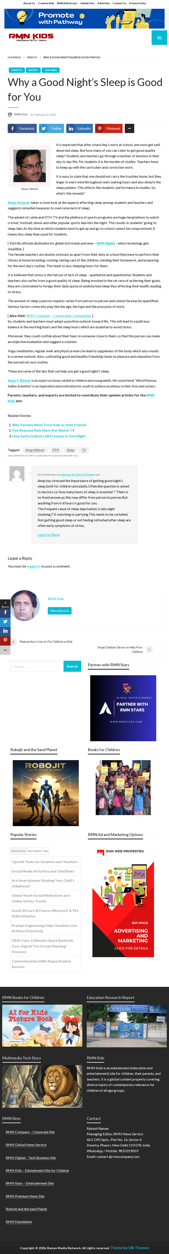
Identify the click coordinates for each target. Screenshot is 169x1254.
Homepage (14, 57)
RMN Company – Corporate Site (30, 1132)
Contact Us (119, 3)
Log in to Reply (49, 535)
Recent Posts (18, 851)
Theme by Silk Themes (129, 1247)
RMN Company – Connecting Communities (58, 316)
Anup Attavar (19, 202)
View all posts (59, 611)
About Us (29, 3)
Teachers (50, 70)
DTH (55, 450)
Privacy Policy (137, 3)
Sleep (70, 450)
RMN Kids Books (67, 3)
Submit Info (87, 3)
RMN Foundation (19, 1221)
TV (84, 450)
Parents (32, 57)
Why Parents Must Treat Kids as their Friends (49, 425)
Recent (33, 70)
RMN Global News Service (26, 1145)
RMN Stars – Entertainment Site (30, 1183)
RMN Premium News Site (25, 1196)
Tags (45, 851)
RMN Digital (106, 243)
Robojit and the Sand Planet (26, 1209)
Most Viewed (34, 851)
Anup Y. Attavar (19, 380)
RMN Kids (21, 114)
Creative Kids (46, 3)
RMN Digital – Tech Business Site (31, 1157)
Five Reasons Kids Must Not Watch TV (43, 430)
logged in (34, 566)
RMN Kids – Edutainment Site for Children (37, 1170)
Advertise (103, 3)
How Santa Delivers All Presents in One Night (48, 436)
